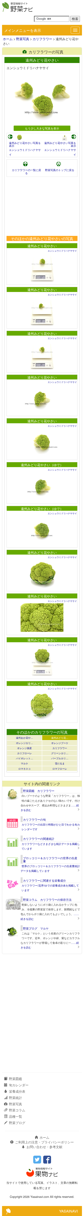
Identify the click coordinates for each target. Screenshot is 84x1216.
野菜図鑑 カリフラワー (38, 791)
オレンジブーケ (59, 743)
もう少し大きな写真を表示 (42, 128)
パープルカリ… (59, 758)
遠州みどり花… (59, 737)
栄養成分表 (17, 1091)
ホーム (8, 38)
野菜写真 (22, 38)
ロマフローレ (59, 768)
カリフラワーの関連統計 (38, 839)
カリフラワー (42, 38)
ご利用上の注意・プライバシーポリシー (44, 1142)
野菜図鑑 (15, 1078)
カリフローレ (24, 753)
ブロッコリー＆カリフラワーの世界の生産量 (50, 859)
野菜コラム (17, 1110)
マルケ (24, 763)
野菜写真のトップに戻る (59, 170)
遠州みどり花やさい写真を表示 (25, 144)
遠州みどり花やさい (42, 245)
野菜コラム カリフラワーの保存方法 (47, 900)
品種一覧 (15, 1116)
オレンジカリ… (24, 743)
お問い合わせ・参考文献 (44, 1146)
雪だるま (60, 763)
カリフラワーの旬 (34, 819)
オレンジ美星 (24, 748)
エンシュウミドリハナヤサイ (62, 250)
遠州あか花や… (24, 737)
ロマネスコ (24, 768)
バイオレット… (24, 758)
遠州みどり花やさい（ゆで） (42, 464)
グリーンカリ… (59, 753)
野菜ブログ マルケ (36, 928)
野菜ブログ (17, 1122)
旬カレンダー (19, 1085)
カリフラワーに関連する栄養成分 (44, 880)
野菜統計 (15, 1097)
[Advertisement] (42, 206)
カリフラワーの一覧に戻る (26, 171)
